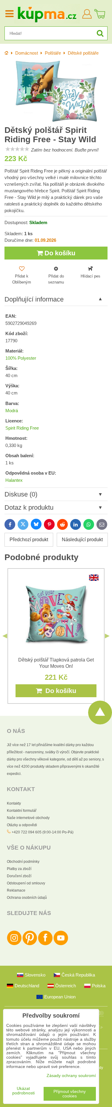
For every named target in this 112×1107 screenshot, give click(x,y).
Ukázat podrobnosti (23, 1090)
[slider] (17, 149)
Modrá (11, 410)
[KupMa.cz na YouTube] (60, 944)
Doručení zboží (19, 876)
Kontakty (14, 803)
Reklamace (16, 890)
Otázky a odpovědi (22, 825)
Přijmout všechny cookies (69, 1093)
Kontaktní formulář (21, 810)
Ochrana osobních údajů (27, 898)
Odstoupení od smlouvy (26, 883)
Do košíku (59, 253)
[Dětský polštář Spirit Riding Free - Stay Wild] (56, 91)
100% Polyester (20, 358)
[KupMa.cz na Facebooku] (45, 944)
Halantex (14, 480)
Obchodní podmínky (23, 862)
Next (107, 636)
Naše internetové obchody (28, 818)
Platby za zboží (19, 869)
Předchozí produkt (29, 539)
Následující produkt (82, 539)
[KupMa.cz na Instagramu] (14, 944)
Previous (5, 636)
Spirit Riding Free (22, 428)
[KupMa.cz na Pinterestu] (29, 944)
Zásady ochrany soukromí (71, 1075)
